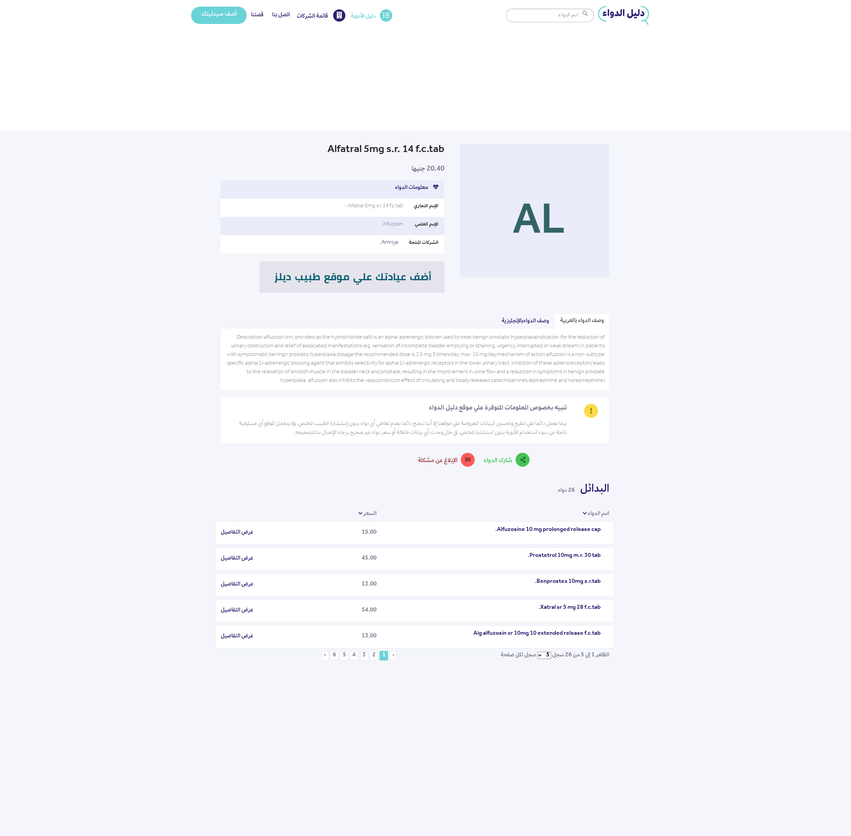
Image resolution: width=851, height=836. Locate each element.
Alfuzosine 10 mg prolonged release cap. (548, 530)
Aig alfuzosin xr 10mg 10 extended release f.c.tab (537, 634)
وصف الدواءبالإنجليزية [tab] (525, 321)
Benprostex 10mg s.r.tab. (568, 582)
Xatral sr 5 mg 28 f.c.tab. (570, 608)
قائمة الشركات (313, 17)
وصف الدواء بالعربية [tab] (582, 321)
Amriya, (389, 243)
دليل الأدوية (363, 17)
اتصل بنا (281, 15)
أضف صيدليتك (219, 14)
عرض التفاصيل (237, 533)
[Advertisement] (425, 80)
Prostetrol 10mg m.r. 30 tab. (564, 556)
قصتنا (257, 15)
